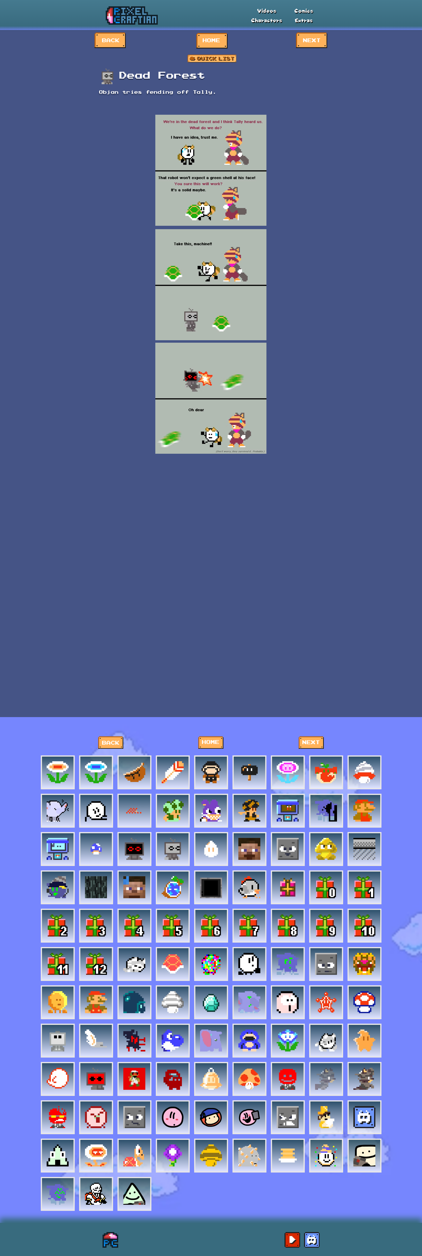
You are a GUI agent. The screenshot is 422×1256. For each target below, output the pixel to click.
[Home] (110, 1240)
